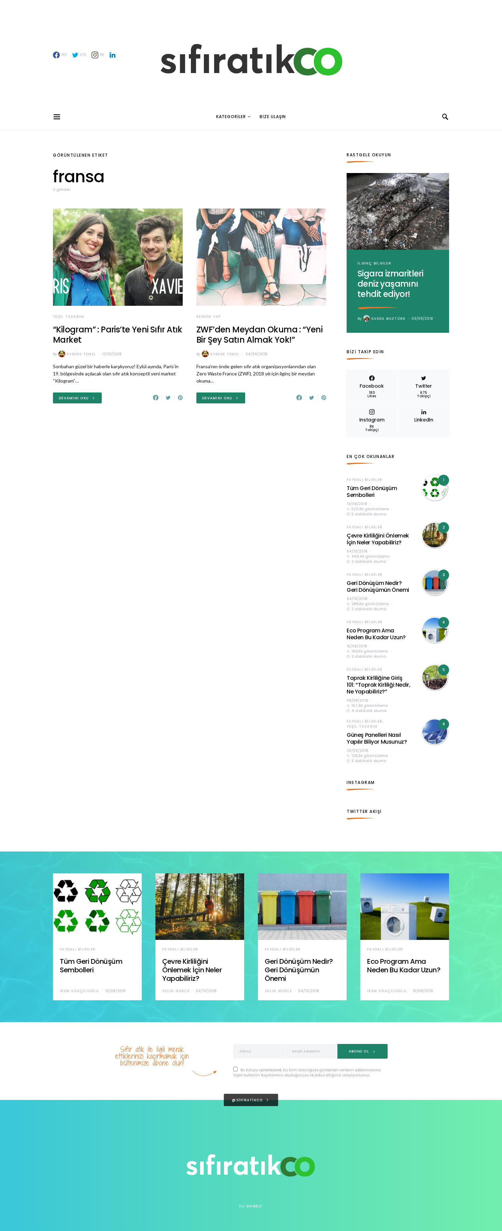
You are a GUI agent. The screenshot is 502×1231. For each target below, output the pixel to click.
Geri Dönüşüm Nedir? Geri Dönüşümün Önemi (378, 586)
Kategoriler (231, 116)
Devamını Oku (74, 398)
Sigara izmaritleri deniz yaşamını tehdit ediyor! (390, 284)
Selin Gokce (176, 990)
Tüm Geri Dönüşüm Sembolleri (372, 491)
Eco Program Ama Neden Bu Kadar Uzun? (376, 634)
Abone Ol (359, 1051)
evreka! (254, 1206)
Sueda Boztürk (388, 318)
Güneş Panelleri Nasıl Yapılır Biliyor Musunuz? (377, 738)
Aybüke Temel (81, 354)
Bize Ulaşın (273, 116)
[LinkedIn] (112, 55)
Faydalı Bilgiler (364, 479)
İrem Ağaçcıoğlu (79, 990)
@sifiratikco (247, 1100)
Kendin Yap (208, 316)
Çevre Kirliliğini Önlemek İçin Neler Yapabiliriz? (378, 539)
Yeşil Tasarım (68, 316)
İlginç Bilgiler (374, 263)
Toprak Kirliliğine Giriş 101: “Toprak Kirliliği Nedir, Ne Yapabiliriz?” (378, 685)
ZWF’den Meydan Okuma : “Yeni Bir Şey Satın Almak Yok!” (259, 334)
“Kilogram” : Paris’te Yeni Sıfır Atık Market (117, 334)
